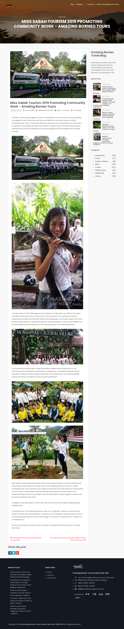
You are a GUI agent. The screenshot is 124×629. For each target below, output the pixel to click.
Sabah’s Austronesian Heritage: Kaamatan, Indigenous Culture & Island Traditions (103, 141)
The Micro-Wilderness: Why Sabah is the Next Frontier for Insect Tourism (104, 127)
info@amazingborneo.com (91, 589)
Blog (72, 4)
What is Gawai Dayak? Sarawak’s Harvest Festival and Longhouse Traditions (104, 115)
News (97, 164)
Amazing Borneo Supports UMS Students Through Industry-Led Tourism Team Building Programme (104, 103)
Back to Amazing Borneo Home (108, 4)
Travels (98, 167)
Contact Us (51, 578)
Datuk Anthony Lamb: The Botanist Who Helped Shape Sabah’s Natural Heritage (104, 90)
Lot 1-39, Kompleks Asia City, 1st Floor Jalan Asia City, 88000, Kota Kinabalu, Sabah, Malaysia (94, 578)
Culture (98, 176)
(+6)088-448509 (86, 586)
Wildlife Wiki (99, 173)
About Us (50, 575)
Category (79, 4)
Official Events (16, 110)
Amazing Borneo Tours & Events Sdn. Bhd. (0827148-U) (43, 624)
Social (97, 158)
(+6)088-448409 (86, 583)
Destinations (100, 155)
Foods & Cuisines (101, 161)
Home (49, 572)
